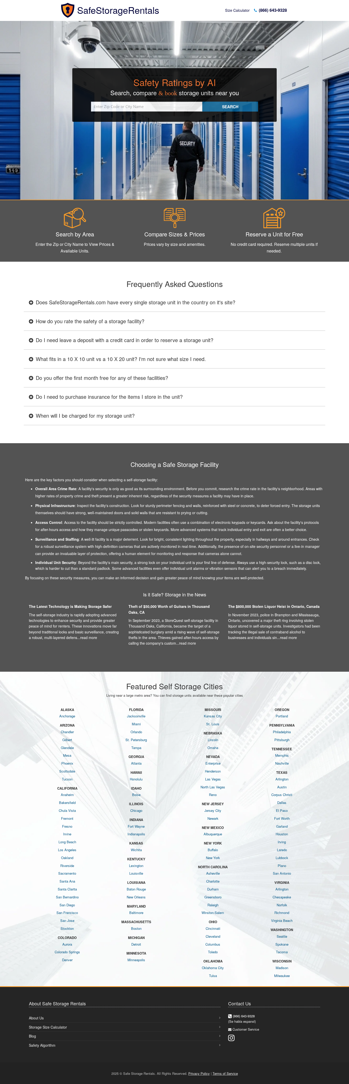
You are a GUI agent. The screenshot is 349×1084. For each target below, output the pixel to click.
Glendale (67, 747)
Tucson (67, 779)
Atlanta (136, 763)
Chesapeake (282, 897)
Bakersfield (67, 802)
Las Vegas (213, 779)
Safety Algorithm (42, 1045)
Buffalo (213, 849)
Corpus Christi (281, 794)
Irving (282, 841)
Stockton (67, 928)
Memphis (282, 755)
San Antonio (282, 873)
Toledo (213, 951)
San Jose (67, 920)
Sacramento (67, 873)
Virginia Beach (282, 920)
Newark (212, 818)
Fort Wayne (136, 826)
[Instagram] (231, 1037)
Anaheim (67, 794)
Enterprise (212, 763)
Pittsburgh (281, 739)
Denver (67, 959)
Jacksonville (136, 716)
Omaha (212, 747)
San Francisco (67, 912)
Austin (282, 787)
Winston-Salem (213, 912)
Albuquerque (213, 834)
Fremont (67, 818)
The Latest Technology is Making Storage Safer (70, 606)
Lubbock (282, 857)
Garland (282, 826)
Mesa (67, 755)
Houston (282, 834)
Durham (213, 889)
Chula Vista (67, 810)
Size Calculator (237, 10)
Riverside (67, 865)
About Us (36, 1017)
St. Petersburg (136, 739)
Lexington (136, 865)
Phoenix (67, 763)
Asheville (213, 873)
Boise (136, 794)
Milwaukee (282, 975)
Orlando (136, 731)
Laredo (282, 849)
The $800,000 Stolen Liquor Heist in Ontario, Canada (274, 606)
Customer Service (245, 1029)
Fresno (67, 826)
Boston (136, 928)
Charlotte (212, 881)
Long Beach (67, 841)
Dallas (281, 802)
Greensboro (213, 897)
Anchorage (67, 716)
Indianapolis (136, 834)
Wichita (136, 849)
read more (88, 637)
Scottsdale (67, 771)
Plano (282, 865)
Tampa (136, 747)
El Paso (282, 810)
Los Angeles (67, 849)
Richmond (281, 912)
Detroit (136, 944)
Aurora (67, 944)
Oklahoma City (213, 967)
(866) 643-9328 (272, 10)
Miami (136, 723)
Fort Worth (282, 818)
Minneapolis (136, 959)
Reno (213, 794)
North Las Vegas (213, 787)
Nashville (282, 763)
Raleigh (212, 904)
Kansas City (213, 716)
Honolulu (136, 779)
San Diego (67, 904)
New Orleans (136, 897)
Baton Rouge (136, 889)
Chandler (67, 731)
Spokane (281, 944)
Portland (282, 716)
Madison (282, 967)
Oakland (67, 857)
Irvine (67, 834)
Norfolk (282, 904)
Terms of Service (225, 1073)
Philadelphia (282, 731)
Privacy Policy (199, 1073)
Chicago (136, 810)
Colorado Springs (67, 951)
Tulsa (213, 975)
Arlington (281, 779)
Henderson (213, 771)
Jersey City (212, 810)
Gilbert (67, 739)
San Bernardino (67, 897)
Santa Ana (67, 881)
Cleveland (213, 936)
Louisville (136, 873)
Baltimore (136, 912)
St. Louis (212, 723)
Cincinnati (213, 928)
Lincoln (213, 739)
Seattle (282, 936)
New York (213, 857)
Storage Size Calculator (48, 1027)
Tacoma (282, 951)
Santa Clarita (67, 889)
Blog (32, 1036)
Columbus (212, 944)
